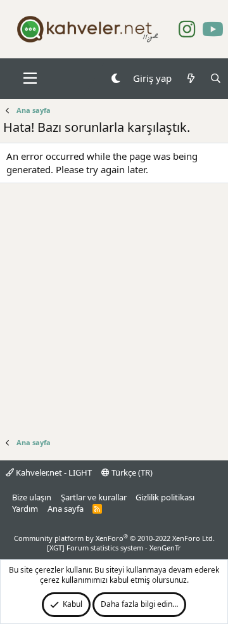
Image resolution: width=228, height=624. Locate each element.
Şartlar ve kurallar (94, 497)
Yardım (25, 508)
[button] (30, 78)
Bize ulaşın (31, 497)
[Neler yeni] (190, 78)
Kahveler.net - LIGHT (53, 472)
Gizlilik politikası (165, 497)
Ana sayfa (66, 508)
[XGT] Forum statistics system (114, 547)
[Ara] (215, 78)
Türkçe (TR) (131, 472)
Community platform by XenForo (114, 538)
